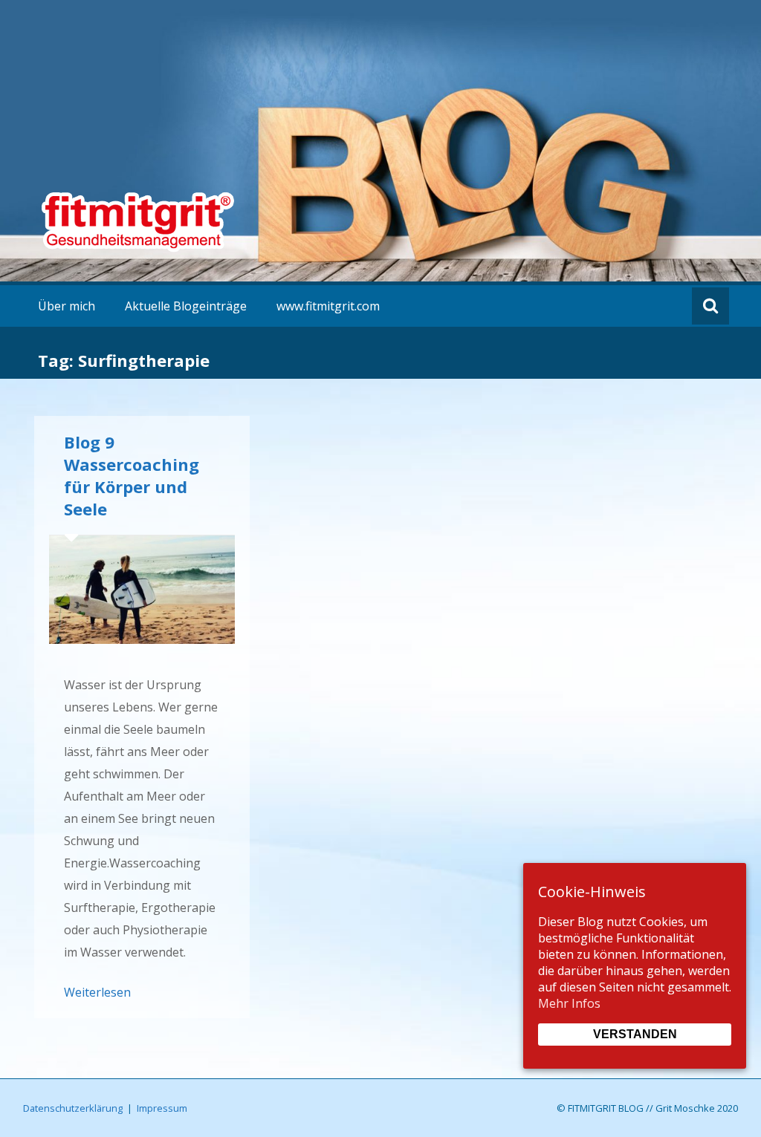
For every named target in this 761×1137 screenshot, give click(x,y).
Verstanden (635, 1034)
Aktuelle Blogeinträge (186, 306)
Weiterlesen (97, 992)
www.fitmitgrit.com (328, 306)
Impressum (162, 1108)
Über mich (66, 306)
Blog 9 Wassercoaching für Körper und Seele (131, 475)
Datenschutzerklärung (73, 1108)
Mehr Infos (569, 1003)
